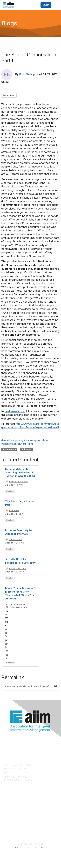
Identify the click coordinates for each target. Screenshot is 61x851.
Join (6, 804)
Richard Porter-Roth (18, 481)
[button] (55, 685)
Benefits (8, 807)
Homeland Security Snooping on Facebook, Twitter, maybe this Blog (20, 472)
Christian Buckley (17, 568)
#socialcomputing (12, 440)
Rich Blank (25, 74)
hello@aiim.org (18, 783)
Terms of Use (11, 835)
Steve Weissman (17, 604)
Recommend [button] (9, 95)
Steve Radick (15, 539)
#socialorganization (36, 440)
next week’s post (15, 411)
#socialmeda (9, 443)
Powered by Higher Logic (30, 847)
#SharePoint (25, 443)
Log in (46, 4)
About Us (9, 832)
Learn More (10, 810)
